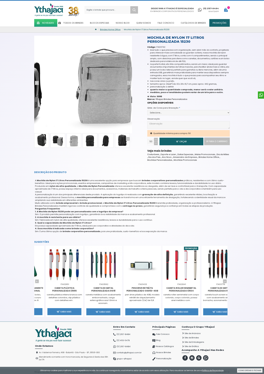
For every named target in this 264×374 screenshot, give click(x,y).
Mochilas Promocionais (185, 160)
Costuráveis (153, 154)
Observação (153, 118)
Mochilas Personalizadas (159, 160)
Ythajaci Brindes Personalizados (171, 99)
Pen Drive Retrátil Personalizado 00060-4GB (92, 289)
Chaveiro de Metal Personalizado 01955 (208, 289)
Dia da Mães (223, 154)
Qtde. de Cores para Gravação (162, 107)
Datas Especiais (185, 154)
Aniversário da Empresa (185, 157)
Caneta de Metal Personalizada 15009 (170, 289)
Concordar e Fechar (249, 370)
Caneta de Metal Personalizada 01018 (53, 289)
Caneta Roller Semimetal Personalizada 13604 (131, 289)
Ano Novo (167, 157)
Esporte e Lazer (168, 154)
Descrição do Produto (50, 172)
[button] (37, 83)
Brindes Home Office (110, 29)
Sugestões (41, 241)
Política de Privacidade (213, 370)
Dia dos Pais (154, 157)
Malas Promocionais (205, 154)
